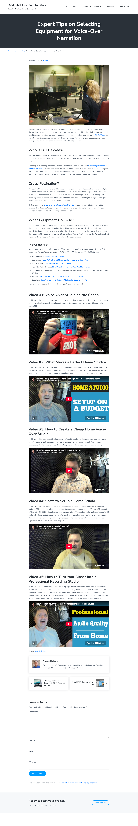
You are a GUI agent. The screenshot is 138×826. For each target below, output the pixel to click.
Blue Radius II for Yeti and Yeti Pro (58, 263)
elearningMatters (19, 51)
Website (32, 762)
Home (10, 51)
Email (32, 751)
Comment (33, 711)
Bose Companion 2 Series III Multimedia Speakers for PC (64, 280)
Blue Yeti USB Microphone (53, 256)
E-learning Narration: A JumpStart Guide (60, 205)
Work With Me (100, 803)
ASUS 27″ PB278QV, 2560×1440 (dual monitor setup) (61, 276)
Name (32, 741)
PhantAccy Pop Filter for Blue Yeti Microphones (71, 267)
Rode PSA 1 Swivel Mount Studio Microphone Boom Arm (65, 260)
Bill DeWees (100, 135)
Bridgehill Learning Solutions (27, 5)
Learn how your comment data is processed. (79, 783)
